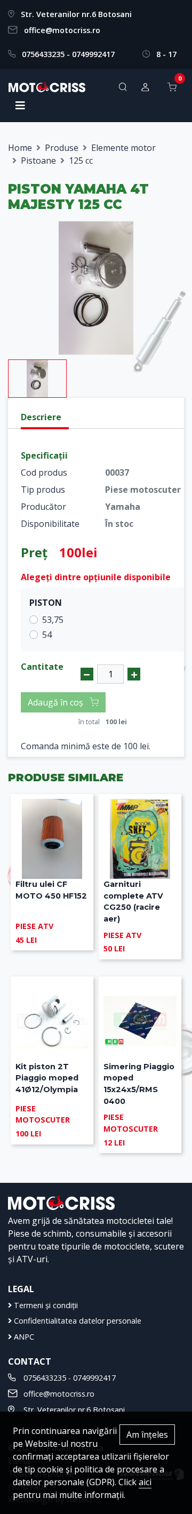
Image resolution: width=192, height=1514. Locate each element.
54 (47, 634)
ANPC (23, 1337)
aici (145, 1482)
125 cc (81, 160)
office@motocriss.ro (62, 30)
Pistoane (38, 160)
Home (20, 148)
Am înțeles (147, 1434)
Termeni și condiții (45, 1305)
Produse (61, 148)
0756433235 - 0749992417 (68, 54)
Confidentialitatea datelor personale (76, 1321)
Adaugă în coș (56, 702)
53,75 (52, 620)
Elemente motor (123, 148)
